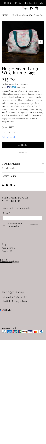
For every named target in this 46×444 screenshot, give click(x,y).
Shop (4, 244)
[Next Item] (40, 42)
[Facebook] (7, 185)
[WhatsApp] (3, 185)
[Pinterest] (10, 185)
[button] (36, 8)
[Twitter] (14, 185)
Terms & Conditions (9, 261)
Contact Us (7, 251)
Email (6, 213)
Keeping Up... (8, 247)
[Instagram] (2, 310)
